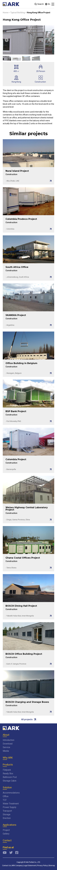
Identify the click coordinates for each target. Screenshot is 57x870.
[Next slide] (50, 40)
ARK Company (17, 866)
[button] (7, 58)
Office (5, 796)
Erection (7, 818)
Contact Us (6, 866)
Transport (7, 811)
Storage (6, 814)
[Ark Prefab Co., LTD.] (11, 4)
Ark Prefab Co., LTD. (33, 862)
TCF (5, 800)
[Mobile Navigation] (52, 4)
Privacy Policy (42, 866)
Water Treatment (11, 803)
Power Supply (9, 807)
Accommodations (11, 792)
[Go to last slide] (7, 40)
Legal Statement (30, 866)
